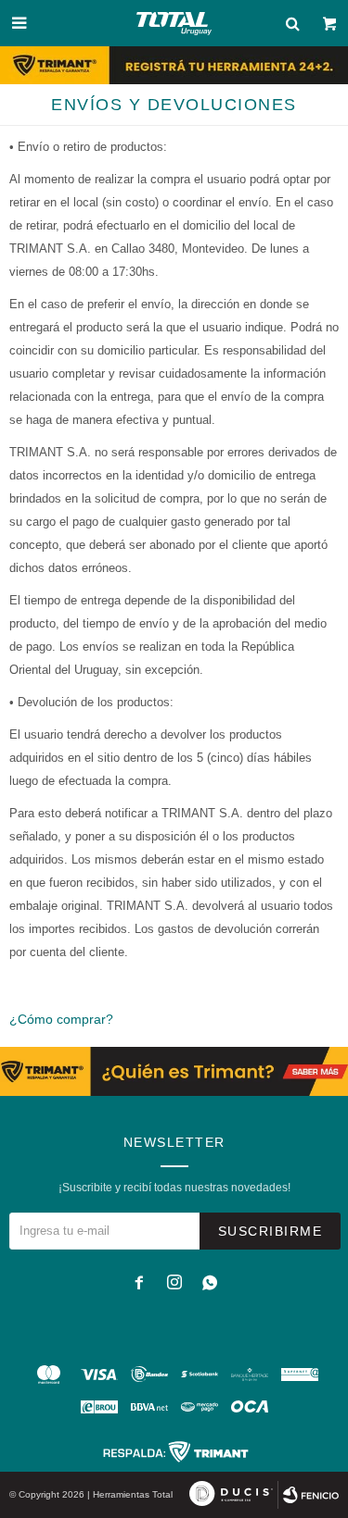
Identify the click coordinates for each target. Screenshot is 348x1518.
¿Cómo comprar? (61, 1019)
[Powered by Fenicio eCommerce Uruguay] (311, 1495)
